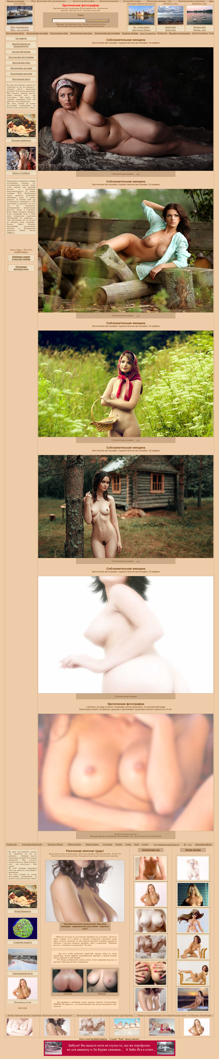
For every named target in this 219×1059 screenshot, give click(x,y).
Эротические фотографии (107, 33)
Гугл (189, 844)
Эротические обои (59, 33)
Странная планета (22, 942)
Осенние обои (199, 30)
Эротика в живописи (21, 140)
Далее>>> (11, 232)
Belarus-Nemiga (74, 844)
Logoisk (145, 844)
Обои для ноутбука (19, 30)
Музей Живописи (22, 911)
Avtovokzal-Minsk (203, 844)
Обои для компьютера (20, 27)
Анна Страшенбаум (148, 33)
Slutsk (136, 844)
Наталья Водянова (21, 52)
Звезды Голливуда (200, 33)
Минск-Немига (92, 844)
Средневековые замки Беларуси (166, 844)
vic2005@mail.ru (21, 252)
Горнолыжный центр (22, 973)
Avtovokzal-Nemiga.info (32, 844)
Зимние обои (170, 27)
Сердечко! (68, 993)
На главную (21, 38)
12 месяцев (107, 844)
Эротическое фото (15, 33)
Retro (211, 1)
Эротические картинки (81, 33)
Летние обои (170, 30)
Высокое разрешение (15, 1)
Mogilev (118, 844)
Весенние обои (200, 27)
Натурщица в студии (22, 1002)
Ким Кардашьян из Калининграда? (21, 45)
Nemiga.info (162, 33)
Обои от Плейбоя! (21, 173)
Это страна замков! (141, 27)
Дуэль (211, 33)
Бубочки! (102, 993)
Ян (185, 844)
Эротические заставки (37, 33)
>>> (138, 174)
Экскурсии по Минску (141, 30)
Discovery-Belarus (55, 844)
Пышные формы (130, 33)
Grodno (128, 844)
